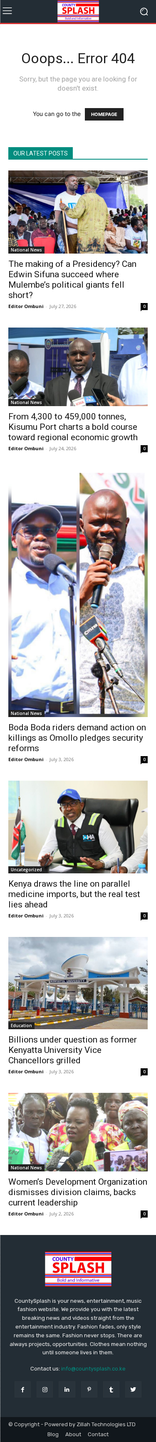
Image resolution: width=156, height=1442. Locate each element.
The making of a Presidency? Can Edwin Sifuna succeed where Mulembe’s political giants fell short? (72, 279)
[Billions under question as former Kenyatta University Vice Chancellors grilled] (78, 983)
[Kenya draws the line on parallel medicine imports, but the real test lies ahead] (78, 827)
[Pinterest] (89, 1389)
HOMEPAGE (104, 114)
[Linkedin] (67, 1389)
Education (21, 1025)
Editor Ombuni (26, 306)
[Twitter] (133, 1389)
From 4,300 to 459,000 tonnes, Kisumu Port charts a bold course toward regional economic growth (73, 427)
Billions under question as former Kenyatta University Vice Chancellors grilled (72, 1050)
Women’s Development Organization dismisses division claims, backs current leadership (77, 1192)
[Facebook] (23, 1389)
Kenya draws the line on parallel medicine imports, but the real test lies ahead (74, 894)
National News (26, 250)
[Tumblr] (111, 1389)
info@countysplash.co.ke (93, 1369)
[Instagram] (45, 1389)
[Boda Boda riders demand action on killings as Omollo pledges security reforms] (78, 593)
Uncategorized (26, 870)
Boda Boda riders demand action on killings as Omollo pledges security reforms (77, 737)
